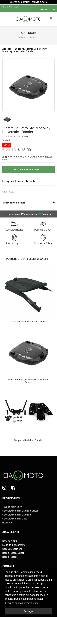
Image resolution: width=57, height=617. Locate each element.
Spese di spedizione (12, 549)
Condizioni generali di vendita (17, 514)
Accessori (7, 49)
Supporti (19, 49)
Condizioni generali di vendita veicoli (20, 510)
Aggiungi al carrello (30, 169)
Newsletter (7, 522)
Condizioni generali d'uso (14, 518)
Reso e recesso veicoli (13, 553)
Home (22, 37)
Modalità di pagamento (13, 545)
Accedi (44, 9)
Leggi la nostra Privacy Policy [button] (21, 603)
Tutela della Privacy (12, 506)
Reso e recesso (10, 557)
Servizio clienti (9, 541)
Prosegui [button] (28, 611)
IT (52, 9)
